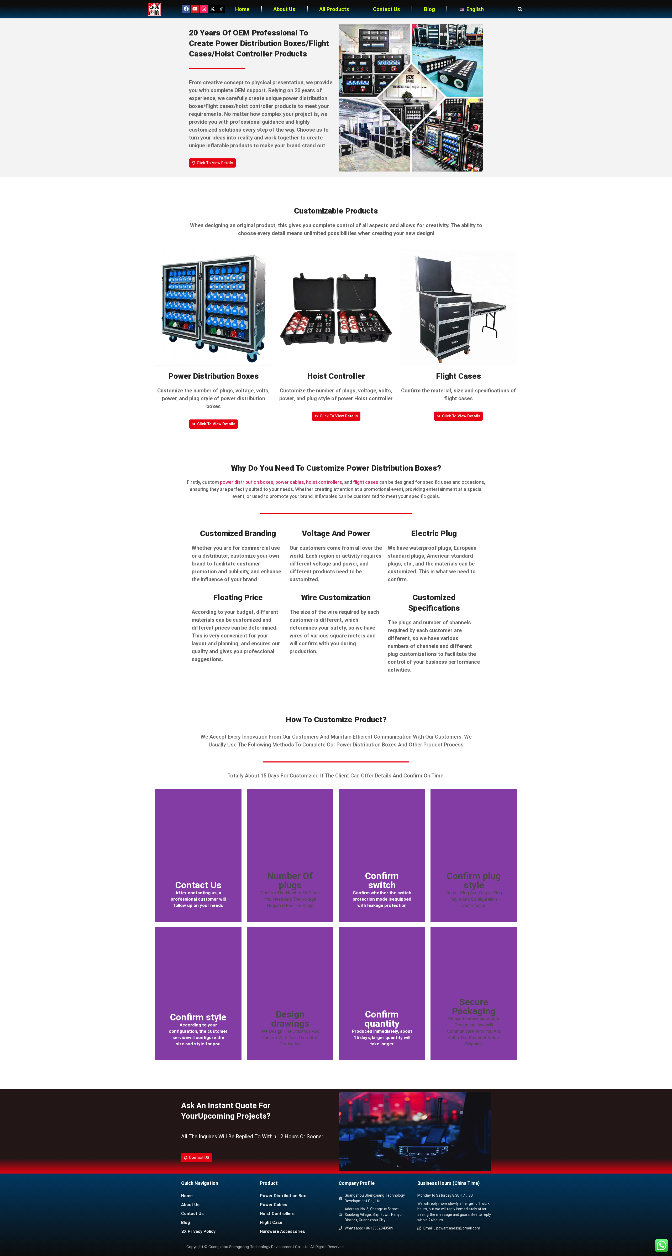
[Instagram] (204, 9)
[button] (520, 9)
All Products (334, 9)
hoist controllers (324, 482)
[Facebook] (186, 9)
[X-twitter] (213, 9)
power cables (289, 482)
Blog (429, 9)
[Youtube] (195, 9)
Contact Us (386, 9)
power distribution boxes (246, 482)
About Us (284, 9)
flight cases (365, 482)
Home (242, 9)
